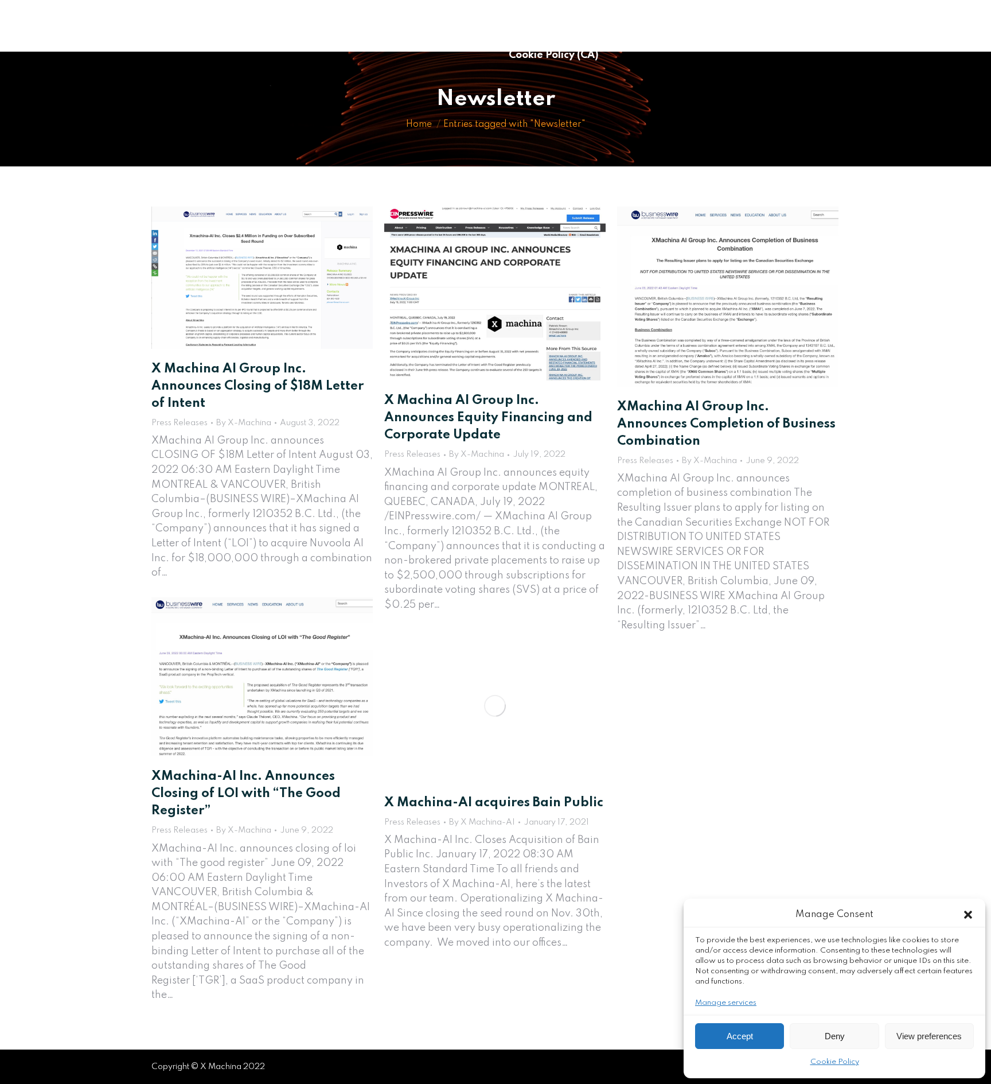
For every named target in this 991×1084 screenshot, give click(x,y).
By (243, 423)
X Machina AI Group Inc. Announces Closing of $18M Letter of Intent (257, 386)
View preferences (929, 1036)
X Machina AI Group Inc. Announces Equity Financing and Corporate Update (488, 417)
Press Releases (179, 423)
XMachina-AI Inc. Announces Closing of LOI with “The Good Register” (246, 793)
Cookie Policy (834, 1062)
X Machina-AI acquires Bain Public (493, 803)
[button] (968, 914)
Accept (740, 1036)
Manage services (725, 1003)
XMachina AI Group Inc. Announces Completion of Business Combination (726, 424)
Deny (835, 1036)
